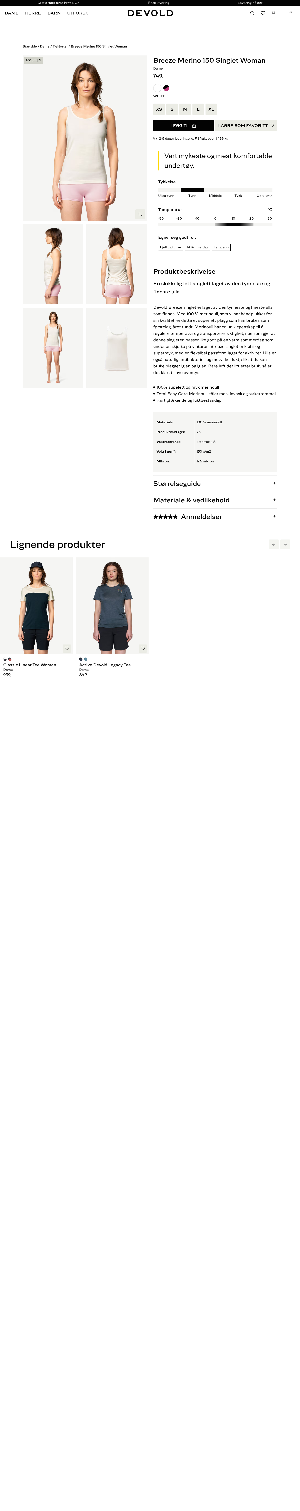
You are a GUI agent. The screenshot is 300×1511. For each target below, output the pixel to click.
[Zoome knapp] (140, 214)
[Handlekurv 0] (290, 13)
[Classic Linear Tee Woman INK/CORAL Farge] (9, 660)
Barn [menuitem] (54, 13)
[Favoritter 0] (262, 13)
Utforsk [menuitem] (77, 13)
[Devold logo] (150, 13)
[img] (215, 216)
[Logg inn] (273, 13)
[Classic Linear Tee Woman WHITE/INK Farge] (5, 660)
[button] (157, 88)
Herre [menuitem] (33, 13)
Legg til (180, 125)
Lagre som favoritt (243, 125)
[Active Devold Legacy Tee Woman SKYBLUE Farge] (85, 660)
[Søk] (252, 13)
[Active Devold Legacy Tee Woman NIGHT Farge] (81, 660)
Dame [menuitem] (12, 13)
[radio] (157, 88)
